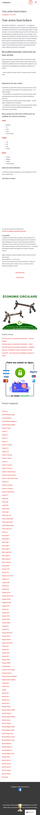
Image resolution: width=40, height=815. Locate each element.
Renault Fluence (6, 706)
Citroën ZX (5, 532)
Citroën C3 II (5, 448)
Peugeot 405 (5, 656)
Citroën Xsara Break (7, 522)
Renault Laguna (6, 720)
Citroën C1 (5, 431)
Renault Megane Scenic (8, 753)
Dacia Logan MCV (7, 552)
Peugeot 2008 (6, 582)
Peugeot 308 (5, 649)
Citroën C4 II (5, 482)
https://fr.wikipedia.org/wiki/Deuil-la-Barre (15, 231)
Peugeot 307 (5, 646)
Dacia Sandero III (6, 562)
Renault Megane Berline (8, 726)
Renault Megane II (7, 743)
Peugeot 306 (5, 629)
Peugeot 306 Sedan (7, 643)
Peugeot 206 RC (6, 599)
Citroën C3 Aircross (7, 445)
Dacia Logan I (5, 542)
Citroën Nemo (5, 508)
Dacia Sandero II (6, 559)
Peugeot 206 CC (6, 592)
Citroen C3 (5, 441)
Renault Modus (6, 757)
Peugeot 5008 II (6, 663)
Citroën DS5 (5, 505)
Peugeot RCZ (5, 683)
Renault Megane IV (7, 750)
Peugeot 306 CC (6, 636)
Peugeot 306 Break (7, 633)
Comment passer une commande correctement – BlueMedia (18, 347)
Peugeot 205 (5, 586)
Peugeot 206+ (6, 606)
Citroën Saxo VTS (6, 515)
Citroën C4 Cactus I (7, 465)
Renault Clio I (5, 693)
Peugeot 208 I (6, 612)
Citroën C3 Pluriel (6, 458)
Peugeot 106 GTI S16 (7, 576)
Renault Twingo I (6, 773)
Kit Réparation (6, 565)
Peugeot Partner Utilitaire (9, 680)
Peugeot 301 (5, 626)
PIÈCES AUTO (5, 686)
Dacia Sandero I (6, 555)
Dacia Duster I (5, 535)
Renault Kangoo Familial (8, 710)
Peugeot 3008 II (6, 623)
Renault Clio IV (6, 703)
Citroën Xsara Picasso (8, 525)
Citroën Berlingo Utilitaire (8, 425)
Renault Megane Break (8, 730)
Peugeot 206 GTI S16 (7, 596)
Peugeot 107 (5, 579)
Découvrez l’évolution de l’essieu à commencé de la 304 (17, 350)
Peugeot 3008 (6, 619)
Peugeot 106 (5, 572)
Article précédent (20, 272)
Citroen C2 (5, 438)
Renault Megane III (7, 747)
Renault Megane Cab (7, 733)
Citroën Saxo (5, 512)
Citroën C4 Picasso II (7, 488)
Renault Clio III (6, 700)
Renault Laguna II (6, 723)
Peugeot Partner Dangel (8, 669)
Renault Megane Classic (8, 737)
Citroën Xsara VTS (7, 529)
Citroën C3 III (5, 451)
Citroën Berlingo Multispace (9, 421)
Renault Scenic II (6, 760)
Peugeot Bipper (6, 666)
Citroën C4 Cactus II (7, 468)
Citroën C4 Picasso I (7, 485)
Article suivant (20, 277)
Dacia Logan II (6, 545)
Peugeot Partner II (7, 673)
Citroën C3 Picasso (7, 455)
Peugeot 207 (5, 609)
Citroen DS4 (5, 502)
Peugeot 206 (5, 589)
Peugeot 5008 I (6, 659)
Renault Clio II (5, 696)
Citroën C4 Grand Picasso (9, 472)
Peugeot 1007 (6, 569)
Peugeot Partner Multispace (9, 676)
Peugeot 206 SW (6, 602)
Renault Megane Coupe (8, 740)
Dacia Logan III (6, 549)
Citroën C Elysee (6, 428)
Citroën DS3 (5, 498)
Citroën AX (5, 411)
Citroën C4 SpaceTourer (8, 492)
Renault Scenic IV (6, 767)
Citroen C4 (5, 461)
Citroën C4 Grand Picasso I (9, 475)
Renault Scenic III (6, 763)
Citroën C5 (5, 495)
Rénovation (5, 777)
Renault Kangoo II (7, 713)
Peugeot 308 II (6, 653)
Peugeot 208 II (6, 616)
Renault (4, 690)
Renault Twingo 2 (6, 770)
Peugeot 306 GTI (6, 639)
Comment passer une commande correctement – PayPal (17, 344)
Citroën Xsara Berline (7, 519)
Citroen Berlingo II (7, 418)
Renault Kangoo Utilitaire (8, 716)
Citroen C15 (5, 435)
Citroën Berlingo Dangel (8, 414)
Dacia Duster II (6, 539)
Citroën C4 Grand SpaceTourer (10, 478)
